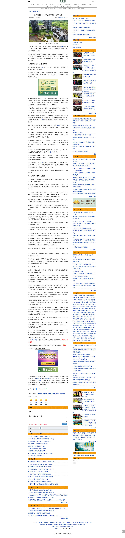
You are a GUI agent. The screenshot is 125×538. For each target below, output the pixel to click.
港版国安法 (79, 304)
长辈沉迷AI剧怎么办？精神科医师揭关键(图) (84, 193)
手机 (76, 340)
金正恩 (87, 306)
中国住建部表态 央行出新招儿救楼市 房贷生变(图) (41, 461)
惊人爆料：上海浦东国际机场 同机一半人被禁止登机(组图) (43, 515)
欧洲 (69, 526)
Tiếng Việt (65, 528)
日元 (78, 319)
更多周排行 (93, 250)
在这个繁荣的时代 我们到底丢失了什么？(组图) (40, 453)
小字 (66, 17)
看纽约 (65, 8)
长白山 (87, 327)
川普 (87, 295)
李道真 (90, 433)
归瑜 (93, 433)
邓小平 (89, 336)
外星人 (85, 340)
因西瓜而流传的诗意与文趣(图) (81, 18)
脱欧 (74, 317)
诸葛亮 (82, 338)
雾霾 (88, 323)
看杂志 (60, 524)
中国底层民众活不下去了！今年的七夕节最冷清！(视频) (88, 394)
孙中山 (77, 336)
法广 (80, 314)
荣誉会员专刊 (77, 16)
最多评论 (76, 4)
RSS (90, 522)
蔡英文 (82, 321)
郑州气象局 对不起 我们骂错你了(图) (37, 451)
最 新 (38, 4)
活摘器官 (80, 300)
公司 (41, 67)
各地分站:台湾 (55, 526)
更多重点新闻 (92, 113)
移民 (78, 331)
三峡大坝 (87, 300)
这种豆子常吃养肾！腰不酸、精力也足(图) (84, 177)
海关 (86, 331)
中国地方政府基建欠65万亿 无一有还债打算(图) (40, 464)
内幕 (89, 310)
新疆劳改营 (82, 329)
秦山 (75, 437)
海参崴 (76, 321)
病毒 (74, 297)
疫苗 (79, 302)
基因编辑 (91, 323)
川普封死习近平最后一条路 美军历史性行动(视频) (41, 492)
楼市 (87, 319)
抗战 (74, 336)
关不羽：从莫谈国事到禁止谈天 (36, 455)
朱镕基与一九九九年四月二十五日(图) (82, 221)
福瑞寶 (72, 524)
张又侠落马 (76, 45)
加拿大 (93, 314)
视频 (62, 6)
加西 (72, 526)
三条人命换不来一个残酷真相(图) (37, 448)
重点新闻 (44, 4)
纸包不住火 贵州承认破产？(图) (36, 446)
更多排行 (93, 387)
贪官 (75, 312)
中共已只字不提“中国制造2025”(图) (82, 135)
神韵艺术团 (50, 524)
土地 (41, 119)
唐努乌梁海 (82, 327)
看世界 (69, 8)
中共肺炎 (75, 295)
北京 (86, 321)
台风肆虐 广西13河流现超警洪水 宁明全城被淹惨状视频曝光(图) (89, 89)
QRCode (40, 389)
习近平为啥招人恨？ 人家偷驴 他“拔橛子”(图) (40, 490)
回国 (94, 331)
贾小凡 (86, 433)
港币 (81, 319)
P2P (85, 323)
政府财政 (42, 163)
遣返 (89, 331)
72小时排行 (68, 4)
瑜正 (84, 437)
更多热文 (93, 290)
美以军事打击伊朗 (77, 42)
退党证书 (76, 524)
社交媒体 (84, 314)
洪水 (82, 302)
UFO (78, 306)
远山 (75, 435)
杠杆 (82, 317)
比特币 (88, 317)
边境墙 (82, 308)
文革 (91, 340)
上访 (84, 325)
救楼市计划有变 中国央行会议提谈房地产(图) (40, 466)
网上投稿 (75, 522)
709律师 (80, 325)
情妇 (78, 312)
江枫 (87, 437)
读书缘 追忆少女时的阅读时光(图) (81, 34)
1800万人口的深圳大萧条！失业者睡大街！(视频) (88, 96)
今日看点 (52, 4)
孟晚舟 (76, 308)
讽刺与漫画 (86, 455)
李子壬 (90, 437)
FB (87, 314)
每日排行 (60, 4)
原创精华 (69, 6)
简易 (83, 433)
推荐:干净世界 (43, 524)
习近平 (86, 297)
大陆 (83, 323)
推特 (86, 522)
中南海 (86, 310)
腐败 (83, 312)
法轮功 (87, 325)
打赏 (60, 17)
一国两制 (76, 314)
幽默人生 (90, 338)
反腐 (86, 312)
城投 (62, 46)
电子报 (40, 522)
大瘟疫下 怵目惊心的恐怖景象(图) (81, 354)
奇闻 (82, 340)
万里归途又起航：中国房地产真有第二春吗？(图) (41, 469)
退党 (93, 304)
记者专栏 (91, 4)
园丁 (90, 435)
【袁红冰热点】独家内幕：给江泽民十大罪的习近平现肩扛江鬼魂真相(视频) (48, 495)
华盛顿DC (65, 526)
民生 (79, 333)
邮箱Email (75, 460)
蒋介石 (81, 336)
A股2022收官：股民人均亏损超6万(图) (38, 479)
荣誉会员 (38, 378)
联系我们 (69, 522)
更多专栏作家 (92, 441)
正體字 (56, 528)
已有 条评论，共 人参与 (36, 416)
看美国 (51, 8)
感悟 (74, 340)
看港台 (56, 8)
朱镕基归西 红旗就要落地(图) (80, 151)
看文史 (74, 8)
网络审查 (91, 325)
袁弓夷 (74, 304)
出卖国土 (75, 300)
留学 (84, 331)
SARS (76, 329)
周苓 (81, 435)
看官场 (47, 8)
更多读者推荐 (64, 518)
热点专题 (48, 6)
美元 (84, 317)
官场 (91, 312)
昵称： (31, 411)
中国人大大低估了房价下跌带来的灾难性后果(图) (41, 439)
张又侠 (90, 297)
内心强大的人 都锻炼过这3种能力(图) (82, 366)
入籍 (74, 333)
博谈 (82, 455)
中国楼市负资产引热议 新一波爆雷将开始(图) (40, 481)
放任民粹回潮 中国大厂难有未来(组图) (38, 443)
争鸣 (76, 455)
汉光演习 (85, 304)
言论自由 (87, 329)
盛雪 (92, 435)
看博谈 (60, 8)
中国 (49, 152)
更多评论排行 (64, 502)
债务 (79, 317)
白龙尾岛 (91, 327)
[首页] (62, 2)
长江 (76, 302)
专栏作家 (56, 6)
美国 (88, 308)
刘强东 (89, 321)
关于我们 (46, 522)
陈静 (83, 435)
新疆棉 (92, 300)
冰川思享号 (34, 340)
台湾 (79, 321)
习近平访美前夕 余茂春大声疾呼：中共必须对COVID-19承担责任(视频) (46, 500)
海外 (82, 333)
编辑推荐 (84, 4)
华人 (75, 331)
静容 (78, 437)
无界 (84, 524)
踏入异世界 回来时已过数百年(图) (81, 27)
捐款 (64, 522)
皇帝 (79, 338)
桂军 (95, 333)
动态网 (81, 524)
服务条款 (52, 522)
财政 (90, 319)
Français (61, 528)
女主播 (92, 329)
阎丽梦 (83, 306)
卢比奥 (94, 295)
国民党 (89, 304)
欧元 (75, 319)
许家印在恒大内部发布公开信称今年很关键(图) (40, 476)
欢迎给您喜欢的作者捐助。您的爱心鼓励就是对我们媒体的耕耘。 (45, 345)
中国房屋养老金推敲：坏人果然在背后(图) (39, 441)
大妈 (92, 321)
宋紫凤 (74, 433)
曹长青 (77, 439)
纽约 (61, 526)
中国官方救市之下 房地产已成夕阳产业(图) (39, 474)
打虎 (89, 312)
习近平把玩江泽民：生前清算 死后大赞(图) (84, 240)
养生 (94, 340)
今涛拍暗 (79, 433)
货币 (91, 317)
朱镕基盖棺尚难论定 (78, 132)
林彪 (92, 336)
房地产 (59, 125)
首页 (30, 11)
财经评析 (92, 455)
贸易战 (83, 297)
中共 (80, 306)
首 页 (32, 4)
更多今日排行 (92, 196)
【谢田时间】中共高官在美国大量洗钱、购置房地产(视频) (43, 484)
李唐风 (86, 435)
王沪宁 (74, 310)
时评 (38, 11)
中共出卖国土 (92, 302)
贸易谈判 (92, 308)
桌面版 (35, 522)
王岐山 (91, 306)
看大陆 (42, 8)
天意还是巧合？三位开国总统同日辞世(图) (39, 513)
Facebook (81, 522)
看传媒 (68, 524)
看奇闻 (83, 8)
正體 (93, 1)
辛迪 (80, 439)
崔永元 (82, 310)
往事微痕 (85, 302)
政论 (79, 455)
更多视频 (93, 428)
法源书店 (56, 524)
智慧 (94, 338)
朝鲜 (90, 314)
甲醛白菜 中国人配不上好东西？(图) (82, 125)
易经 (86, 338)
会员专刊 (76, 6)
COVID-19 (78, 297)
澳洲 (89, 333)
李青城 (81, 437)
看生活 (78, 8)
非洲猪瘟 (79, 323)
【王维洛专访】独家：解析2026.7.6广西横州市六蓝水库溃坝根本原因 (89, 423)
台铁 (84, 300)
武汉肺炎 (82, 295)
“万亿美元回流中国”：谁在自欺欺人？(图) (39, 436)
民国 (92, 333)
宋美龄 (85, 336)
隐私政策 (58, 522)
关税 (79, 308)
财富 (92, 319)
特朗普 (90, 295)
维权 (76, 325)
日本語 (70, 528)
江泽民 (78, 310)
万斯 (86, 308)
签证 (92, 331)
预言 (79, 340)
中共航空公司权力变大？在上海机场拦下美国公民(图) (88, 55)
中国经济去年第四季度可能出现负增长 (38, 471)
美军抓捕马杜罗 (77, 47)
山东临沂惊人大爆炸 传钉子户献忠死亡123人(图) (41, 497)
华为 (81, 312)
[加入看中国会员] (48, 365)
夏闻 (78, 435)
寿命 (89, 340)
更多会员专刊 (92, 37)
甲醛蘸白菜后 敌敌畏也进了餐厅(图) (82, 118)
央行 (76, 317)
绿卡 (76, 333)
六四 (94, 297)
